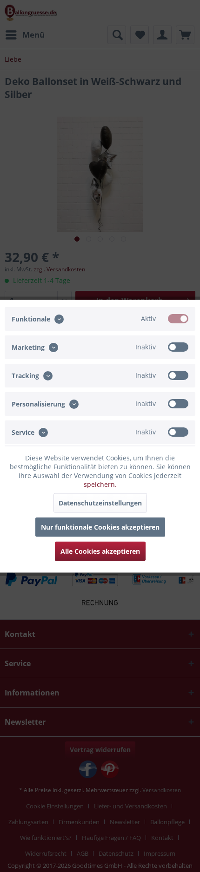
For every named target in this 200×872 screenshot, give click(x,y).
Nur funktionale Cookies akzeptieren (100, 526)
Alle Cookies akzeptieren (100, 550)
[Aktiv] (178, 318)
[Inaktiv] (178, 346)
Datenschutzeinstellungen (100, 502)
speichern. (100, 483)
